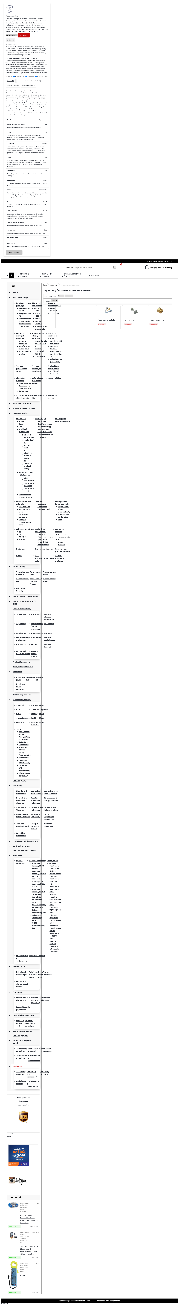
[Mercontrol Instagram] (17, 1186)
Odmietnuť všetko (12, 35)
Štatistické (30, 76)
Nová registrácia (166, 261)
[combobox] (61, 296)
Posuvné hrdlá (129, 320)
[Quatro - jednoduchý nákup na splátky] (18, 1166)
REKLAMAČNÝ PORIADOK (47, 275)
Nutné (10, 76)
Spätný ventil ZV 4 (156, 320)
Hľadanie (69, 268)
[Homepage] (11, 275)
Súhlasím (23, 35)
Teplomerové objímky (106, 320)
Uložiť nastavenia (14, 252)
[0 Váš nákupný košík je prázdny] (158, 267)
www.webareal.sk (83, 1301)
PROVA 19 (23, 1276)
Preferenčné (19, 76)
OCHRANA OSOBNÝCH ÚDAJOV (72, 275)
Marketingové (42, 76)
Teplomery (54, 285)
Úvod (45, 285)
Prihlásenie (153, 261)
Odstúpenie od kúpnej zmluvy (108, 1301)
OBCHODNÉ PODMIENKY (24, 275)
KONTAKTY (95, 275)
